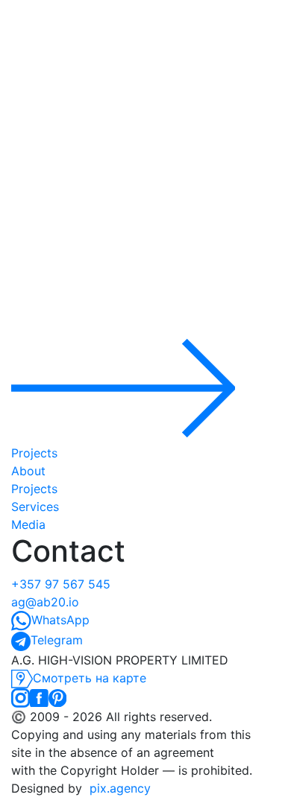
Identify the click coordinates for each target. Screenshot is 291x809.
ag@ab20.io (45, 601)
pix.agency (120, 788)
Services (35, 506)
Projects (34, 488)
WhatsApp (60, 619)
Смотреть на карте (89, 677)
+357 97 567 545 (60, 584)
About (28, 470)
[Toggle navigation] (145, 210)
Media (28, 524)
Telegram (57, 639)
